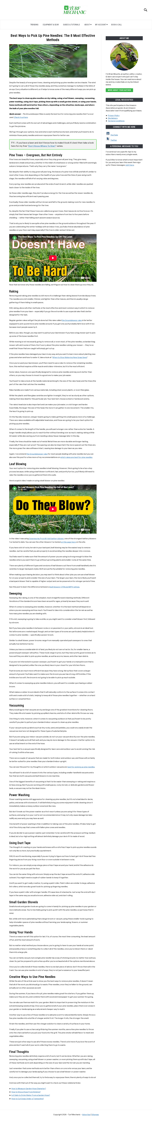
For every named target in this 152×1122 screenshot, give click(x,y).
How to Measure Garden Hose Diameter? (28, 1089)
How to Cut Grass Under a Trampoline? (27, 1099)
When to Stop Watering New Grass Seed (69, 357)
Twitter (113, 140)
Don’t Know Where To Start (42, 146)
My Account (100, 24)
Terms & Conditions (116, 121)
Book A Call (116, 24)
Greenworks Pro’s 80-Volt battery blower (46, 539)
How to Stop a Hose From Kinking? (26, 1092)
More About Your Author (119, 90)
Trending (34, 24)
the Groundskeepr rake (72, 320)
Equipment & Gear (51, 24)
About (87, 24)
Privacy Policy (114, 116)
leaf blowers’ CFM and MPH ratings (64, 587)
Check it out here (21, 117)
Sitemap (95, 1115)
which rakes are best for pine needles (76, 457)
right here (129, 165)
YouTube (114, 135)
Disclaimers (113, 118)
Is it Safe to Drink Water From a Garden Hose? (30, 1095)
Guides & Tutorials (71, 24)
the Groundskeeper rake (37, 454)
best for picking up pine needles (81, 767)
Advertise (86, 1115)
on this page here (68, 542)
